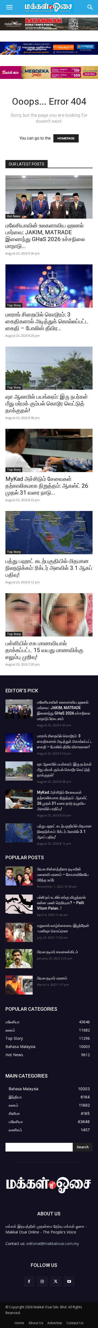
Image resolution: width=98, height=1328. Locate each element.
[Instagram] (42, 1281)
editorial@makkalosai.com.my (52, 1243)
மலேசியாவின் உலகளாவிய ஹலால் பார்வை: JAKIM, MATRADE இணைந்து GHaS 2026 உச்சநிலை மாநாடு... (45, 235)
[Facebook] (29, 1281)
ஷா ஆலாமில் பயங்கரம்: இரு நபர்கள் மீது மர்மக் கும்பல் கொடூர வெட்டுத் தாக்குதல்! (46, 403)
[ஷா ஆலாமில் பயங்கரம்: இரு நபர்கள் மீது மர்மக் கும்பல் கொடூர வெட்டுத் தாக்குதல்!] (49, 368)
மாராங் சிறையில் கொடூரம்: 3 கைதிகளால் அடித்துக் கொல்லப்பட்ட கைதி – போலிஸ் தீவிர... (46, 321)
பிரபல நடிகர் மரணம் (52, 978)
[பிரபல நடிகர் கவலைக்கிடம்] (19, 958)
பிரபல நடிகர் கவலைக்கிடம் (57, 952)
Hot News (13, 216)
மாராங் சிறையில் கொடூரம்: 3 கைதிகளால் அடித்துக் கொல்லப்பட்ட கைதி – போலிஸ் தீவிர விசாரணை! (65, 741)
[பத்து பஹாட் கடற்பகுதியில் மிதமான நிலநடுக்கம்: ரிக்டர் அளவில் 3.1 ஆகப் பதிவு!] (49, 532)
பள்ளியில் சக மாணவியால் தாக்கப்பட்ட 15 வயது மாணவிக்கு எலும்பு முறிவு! (44, 650)
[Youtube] (69, 1281)
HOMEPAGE (66, 138)
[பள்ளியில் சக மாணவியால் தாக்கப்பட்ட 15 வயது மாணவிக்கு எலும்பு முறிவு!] (49, 614)
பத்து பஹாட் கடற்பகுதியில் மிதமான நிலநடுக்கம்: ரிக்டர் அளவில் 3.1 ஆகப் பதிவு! (48, 568)
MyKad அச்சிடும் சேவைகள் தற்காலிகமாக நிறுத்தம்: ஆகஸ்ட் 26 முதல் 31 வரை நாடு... (46, 486)
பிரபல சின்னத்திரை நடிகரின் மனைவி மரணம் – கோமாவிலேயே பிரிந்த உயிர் (63, 874)
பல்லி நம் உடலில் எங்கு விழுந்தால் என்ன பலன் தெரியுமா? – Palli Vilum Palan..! (61, 902)
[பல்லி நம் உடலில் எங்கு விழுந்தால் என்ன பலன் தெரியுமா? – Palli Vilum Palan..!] (19, 904)
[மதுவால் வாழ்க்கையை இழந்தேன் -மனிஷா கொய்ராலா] (19, 932)
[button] (9, 7)
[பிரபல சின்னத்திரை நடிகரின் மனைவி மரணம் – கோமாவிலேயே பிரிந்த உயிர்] (19, 876)
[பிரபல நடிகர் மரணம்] (19, 985)
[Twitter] (55, 1281)
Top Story (14, 305)
